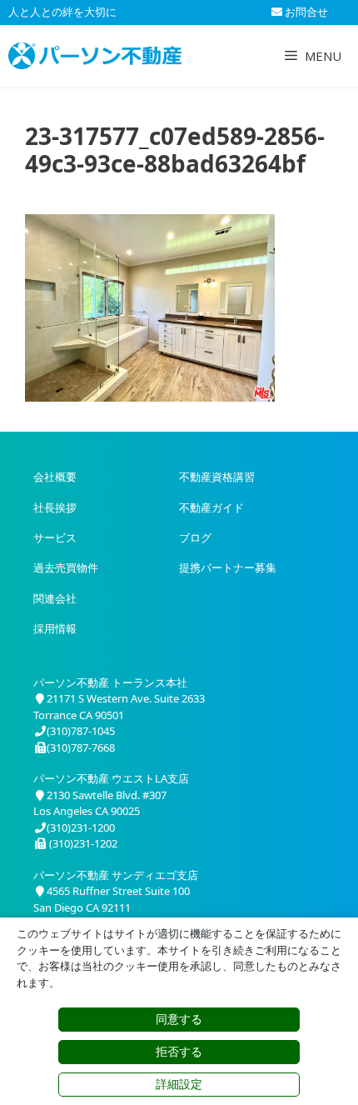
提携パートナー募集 (227, 567)
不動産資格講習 (217, 476)
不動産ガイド (211, 507)
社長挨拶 (55, 507)
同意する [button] (179, 1019)
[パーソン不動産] (94, 56)
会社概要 (55, 476)
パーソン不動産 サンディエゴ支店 (115, 875)
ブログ (195, 537)
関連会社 (55, 598)
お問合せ (305, 11)
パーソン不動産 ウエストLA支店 (111, 778)
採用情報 (55, 628)
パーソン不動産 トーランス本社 (110, 682)
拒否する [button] (179, 1051)
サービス (55, 537)
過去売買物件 (65, 567)
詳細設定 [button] (179, 1084)
